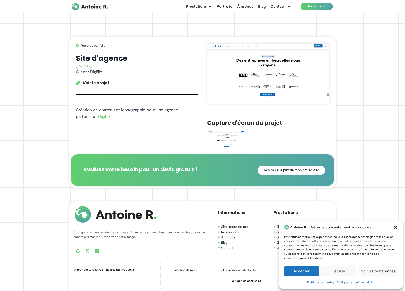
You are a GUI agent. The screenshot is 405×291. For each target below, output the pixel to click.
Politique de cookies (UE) (247, 281)
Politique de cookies (320, 282)
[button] (395, 227)
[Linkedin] (97, 251)
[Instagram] (87, 251)
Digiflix (104, 116)
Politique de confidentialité (354, 282)
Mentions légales (185, 270)
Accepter (302, 271)
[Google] (78, 251)
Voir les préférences (378, 271)
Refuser (338, 271)
